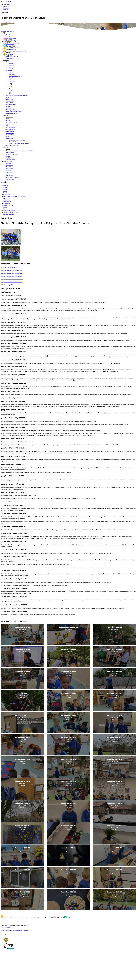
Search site (4, 935)
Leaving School (10, 127)
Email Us (69, 918)
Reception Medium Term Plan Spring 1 (11, 276)
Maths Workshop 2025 (7, 285)
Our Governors (10, 46)
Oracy (8, 106)
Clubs (7, 119)
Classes (5, 10)
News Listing (9, 168)
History (11, 83)
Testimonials (9, 58)
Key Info (5, 147)
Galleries (8, 170)
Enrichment (9, 99)
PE (9, 88)
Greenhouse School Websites (19, 930)
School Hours (10, 133)
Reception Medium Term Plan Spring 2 (11, 273)
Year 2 (11, 69)
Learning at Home (11, 104)
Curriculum (9, 70)
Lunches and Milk (11, 129)
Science (11, 94)
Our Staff (8, 53)
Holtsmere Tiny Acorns (12, 145)
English (11, 78)
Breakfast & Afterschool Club (17, 140)
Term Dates (6, 4)
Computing (12, 74)
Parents (5, 115)
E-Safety (8, 120)
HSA (7, 126)
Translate (16, 43)
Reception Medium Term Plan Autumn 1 (11, 282)
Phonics (8, 108)
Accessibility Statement (13, 177)
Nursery (11, 63)
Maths (11, 85)
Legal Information (5, 927)
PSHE (10, 90)
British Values (10, 44)
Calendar (6, 8)
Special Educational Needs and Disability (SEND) (19, 151)
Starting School (10, 135)
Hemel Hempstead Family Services (19, 143)
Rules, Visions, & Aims (12, 56)
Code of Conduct (14, 47)
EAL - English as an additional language (17, 95)
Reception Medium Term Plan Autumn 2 (12, 279)
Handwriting (9, 103)
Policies (8, 156)
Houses (8, 124)
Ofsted (8, 149)
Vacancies (9, 172)
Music (10, 87)
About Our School (11, 40)
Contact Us (6, 174)
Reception (12, 65)
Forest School (10, 101)
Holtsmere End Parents (12, 122)
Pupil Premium (10, 158)
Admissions (9, 42)
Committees (12, 49)
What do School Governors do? (18, 51)
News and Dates (7, 161)
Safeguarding (10, 131)
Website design (5, 930)
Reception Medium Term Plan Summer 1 (12, 270)
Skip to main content (6, 1)
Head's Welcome (11, 38)
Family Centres (13, 142)
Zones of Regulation (11, 113)
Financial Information (12, 154)
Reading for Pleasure (12, 110)
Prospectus (9, 54)
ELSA (7, 97)
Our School (6, 37)
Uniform (8, 136)
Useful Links (9, 138)
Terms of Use (10, 179)
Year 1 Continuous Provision (13, 111)
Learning (6, 60)
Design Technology (14, 76)
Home (5, 35)
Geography (12, 81)
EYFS (10, 79)
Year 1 (10, 67)
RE (9, 92)
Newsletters (6, 6)
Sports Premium (10, 160)
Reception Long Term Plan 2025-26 (10, 267)
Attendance (9, 117)
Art (10, 72)
